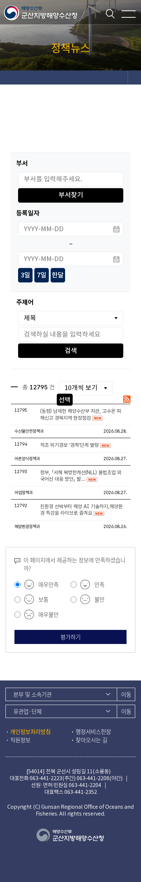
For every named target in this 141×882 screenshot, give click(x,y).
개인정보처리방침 (30, 731)
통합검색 (110, 13)
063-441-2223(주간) (53, 778)
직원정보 (20, 740)
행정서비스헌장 (93, 731)
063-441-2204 (85, 785)
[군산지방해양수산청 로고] (41, 12)
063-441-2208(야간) (100, 778)
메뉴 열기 (128, 14)
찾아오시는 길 (91, 740)
